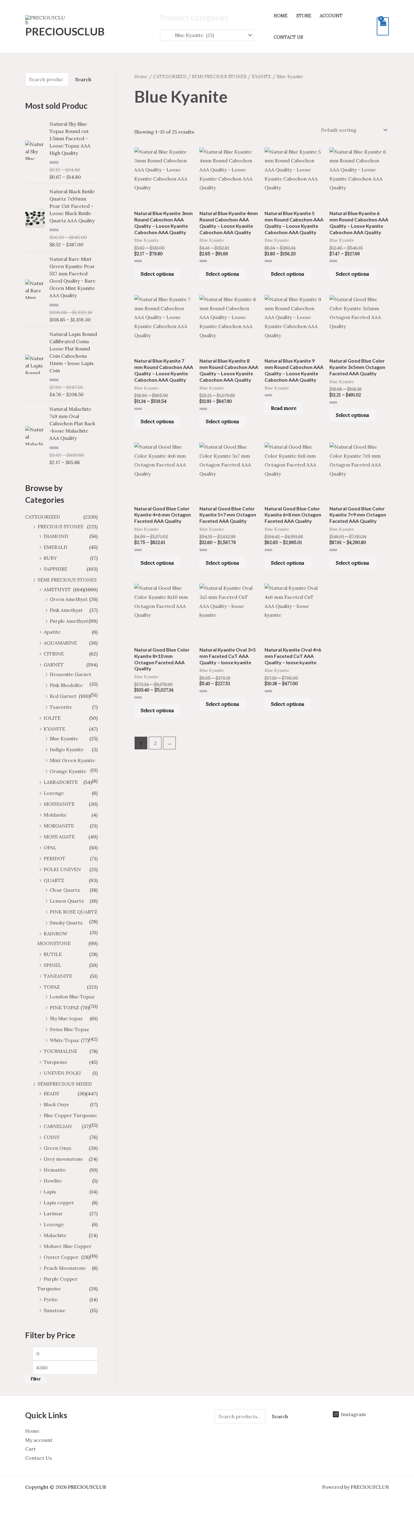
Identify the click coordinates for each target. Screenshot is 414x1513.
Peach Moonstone (65, 1268)
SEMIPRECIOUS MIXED (65, 1084)
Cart (30, 1449)
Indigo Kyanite (67, 749)
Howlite (53, 1181)
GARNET (54, 665)
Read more (283, 408)
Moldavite (55, 815)
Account (331, 15)
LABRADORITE (61, 782)
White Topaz (64, 1040)
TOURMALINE (60, 1051)
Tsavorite (61, 707)
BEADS (51, 1093)
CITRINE (54, 654)
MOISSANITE (59, 804)
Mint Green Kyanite (72, 760)
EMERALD (55, 547)
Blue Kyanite (64, 738)
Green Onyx (57, 1148)
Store (303, 15)
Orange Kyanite (68, 771)
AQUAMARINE (60, 643)
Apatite (52, 632)
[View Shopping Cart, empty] (383, 26)
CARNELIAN (58, 1126)
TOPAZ (52, 987)
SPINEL (52, 965)
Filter (36, 1378)
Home (281, 15)
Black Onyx (56, 1104)
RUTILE (53, 954)
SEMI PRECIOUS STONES (67, 580)
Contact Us (288, 37)
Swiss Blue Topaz (69, 1029)
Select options (157, 274)
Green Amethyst (69, 599)
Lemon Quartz (67, 901)
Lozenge (54, 793)
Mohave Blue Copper (68, 1246)
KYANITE (54, 729)
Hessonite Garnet (70, 674)
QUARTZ (54, 880)
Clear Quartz (65, 890)
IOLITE (52, 718)
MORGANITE (59, 826)
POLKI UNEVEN (62, 869)
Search (83, 79)
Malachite (55, 1235)
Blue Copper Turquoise (70, 1115)
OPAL (50, 847)
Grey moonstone (63, 1159)
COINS (51, 1137)
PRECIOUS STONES (60, 526)
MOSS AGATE (59, 837)
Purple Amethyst (69, 621)
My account (38, 1440)
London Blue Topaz (72, 997)
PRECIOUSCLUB (65, 31)
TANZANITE (58, 976)
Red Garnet (63, 696)
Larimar (53, 1213)
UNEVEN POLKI (62, 1073)
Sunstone (54, 1310)
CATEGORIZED (42, 517)
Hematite (55, 1170)
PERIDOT (54, 858)
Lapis (50, 1192)
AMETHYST (57, 589)
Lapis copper (59, 1202)
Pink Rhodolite (66, 685)
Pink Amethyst (66, 610)
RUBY (50, 558)
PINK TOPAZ (64, 1007)
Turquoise (55, 1062)
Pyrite (51, 1299)
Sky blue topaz (66, 1018)
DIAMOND (56, 536)
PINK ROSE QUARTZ (73, 912)
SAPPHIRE (55, 569)
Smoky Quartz (66, 923)
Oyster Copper (61, 1257)
